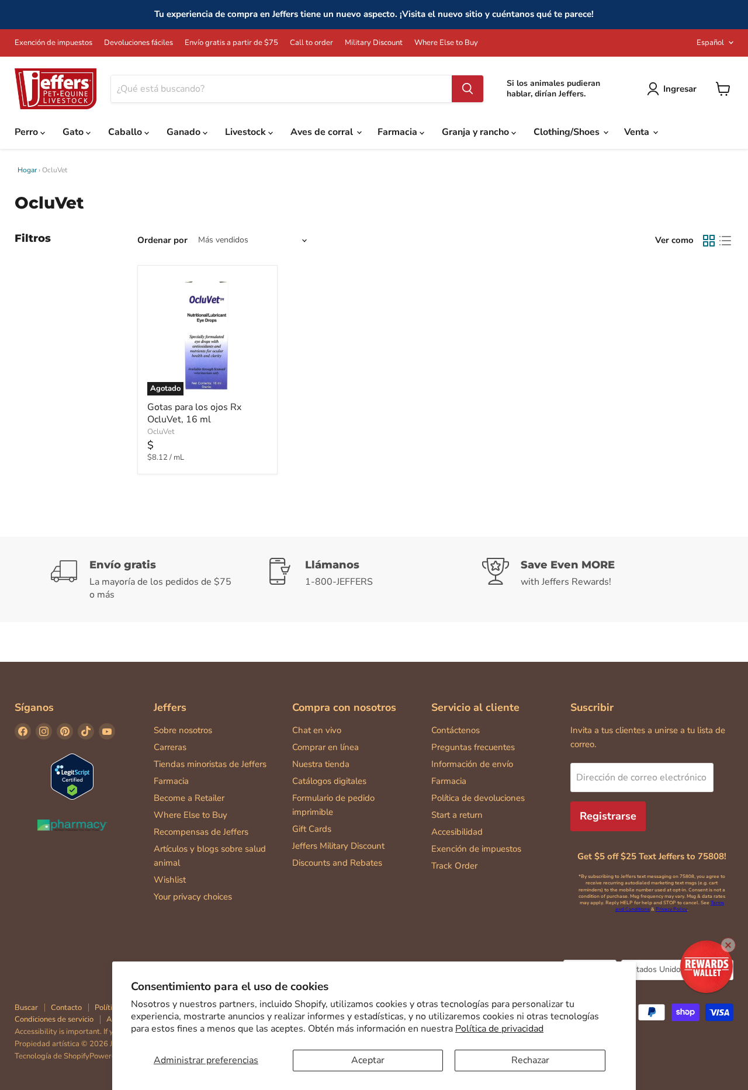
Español (710, 42)
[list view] (725, 240)
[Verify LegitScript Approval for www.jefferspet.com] (72, 778)
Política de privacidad (499, 1028)
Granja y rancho (476, 132)
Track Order (454, 866)
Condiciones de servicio (54, 1019)
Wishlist (170, 880)
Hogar (27, 170)
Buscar (26, 1007)
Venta (638, 132)
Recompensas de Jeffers (201, 832)
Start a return (457, 815)
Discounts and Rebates (337, 863)
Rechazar (530, 1060)
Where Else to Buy (446, 43)
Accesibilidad (457, 832)
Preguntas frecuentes (473, 747)
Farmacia (399, 132)
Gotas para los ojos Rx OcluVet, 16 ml (194, 413)
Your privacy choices (193, 896)
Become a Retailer (189, 798)
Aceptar (368, 1060)
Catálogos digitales (329, 781)
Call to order (311, 43)
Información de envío (472, 764)
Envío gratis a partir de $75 (231, 43)
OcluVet (161, 431)
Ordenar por (162, 240)
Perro (27, 132)
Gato (74, 132)
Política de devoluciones (478, 798)
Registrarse (608, 816)
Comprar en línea (325, 747)
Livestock (246, 132)
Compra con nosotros (344, 707)
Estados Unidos (672, 969)
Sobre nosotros (183, 730)
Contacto (66, 1007)
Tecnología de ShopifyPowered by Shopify (86, 1056)
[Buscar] (467, 88)
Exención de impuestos (53, 43)
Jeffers (170, 707)
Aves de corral (322, 132)
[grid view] (709, 240)
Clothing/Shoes (568, 132)
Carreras (170, 747)
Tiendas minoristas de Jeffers (210, 764)
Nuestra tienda (320, 764)
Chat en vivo (316, 730)
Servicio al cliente (475, 707)
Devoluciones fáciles (138, 43)
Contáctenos (455, 730)
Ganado (185, 132)
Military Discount (374, 43)
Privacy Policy (671, 909)
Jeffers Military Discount (338, 846)
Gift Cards (311, 829)
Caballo (126, 132)
